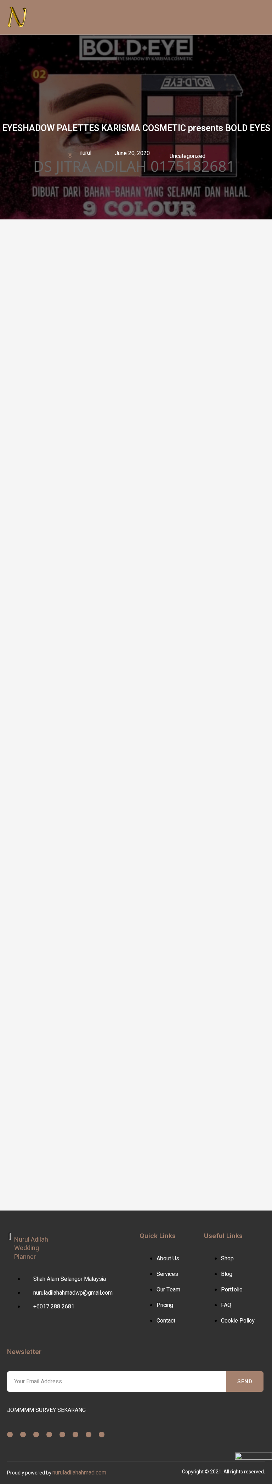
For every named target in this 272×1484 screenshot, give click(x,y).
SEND (245, 1381)
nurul (85, 153)
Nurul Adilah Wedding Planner (31, 1248)
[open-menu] (128, 17)
